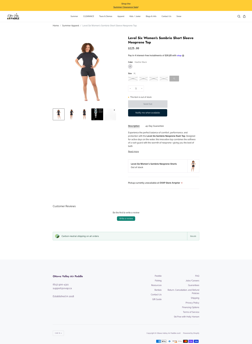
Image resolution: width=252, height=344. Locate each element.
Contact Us (156, 294)
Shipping (195, 298)
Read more (133, 151)
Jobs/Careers (192, 280)
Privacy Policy (192, 302)
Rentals (158, 290)
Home (56, 25)
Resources (156, 285)
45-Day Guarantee (154, 126)
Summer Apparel (70, 25)
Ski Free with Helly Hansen (186, 316)
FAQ (197, 276)
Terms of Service (191, 312)
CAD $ (57, 333)
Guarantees (193, 285)
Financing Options (190, 307)
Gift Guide (157, 299)
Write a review (126, 218)
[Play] (88, 99)
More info (193, 236)
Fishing (158, 280)
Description (134, 126)
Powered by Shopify (191, 333)
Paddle (158, 276)
